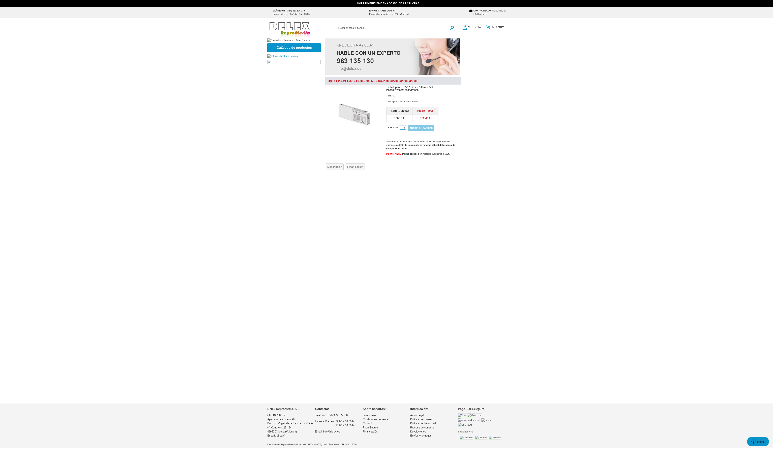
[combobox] (396, 28)
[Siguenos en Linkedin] (481, 437)
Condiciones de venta (375, 419)
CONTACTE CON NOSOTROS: (489, 10)
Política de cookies (421, 419)
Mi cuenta (474, 27)
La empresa (369, 415)
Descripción (334, 166)
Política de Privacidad (423, 423)
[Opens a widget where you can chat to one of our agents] (758, 442)
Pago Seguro (370, 427)
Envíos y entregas (421, 435)
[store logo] (289, 29)
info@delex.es (480, 14)
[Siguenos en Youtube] (495, 437)
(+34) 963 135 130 (337, 415)
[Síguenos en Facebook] (466, 437)
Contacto (368, 423)
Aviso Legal (417, 415)
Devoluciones (418, 431)
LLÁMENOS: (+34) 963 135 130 (289, 10)
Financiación (355, 166)
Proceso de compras (422, 427)
